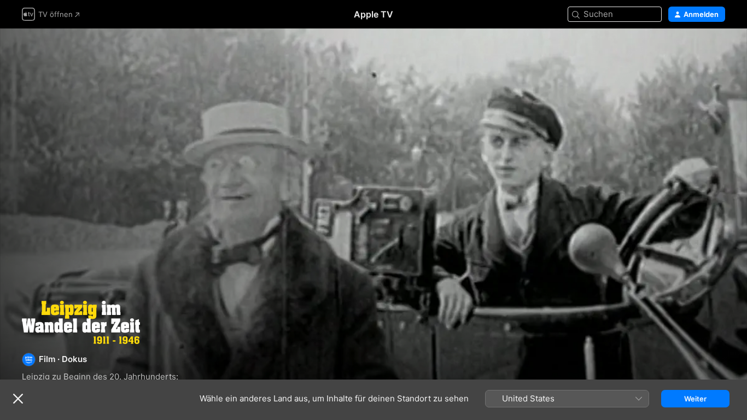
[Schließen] (18, 399)
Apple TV (373, 14)
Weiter (695, 398)
